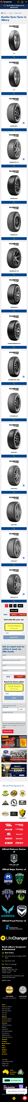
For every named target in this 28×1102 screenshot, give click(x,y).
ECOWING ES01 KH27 (14, 380)
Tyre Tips (4, 1015)
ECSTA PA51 (14, 525)
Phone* (11, 660)
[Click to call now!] (18, 2)
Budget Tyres (5, 1063)
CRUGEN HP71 (14, 126)
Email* (4, 665)
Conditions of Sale (21, 1094)
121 (14, 53)
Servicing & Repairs (7, 1031)
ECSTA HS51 (14, 452)
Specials (4, 1039)
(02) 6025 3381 (10, 961)
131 (14, 90)
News (4, 1048)
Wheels (4, 1017)
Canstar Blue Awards (7, 1061)
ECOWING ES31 (14, 416)
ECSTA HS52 (14, 488)
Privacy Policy (10, 725)
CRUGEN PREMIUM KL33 (14, 343)
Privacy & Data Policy (11, 1094)
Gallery (4, 1050)
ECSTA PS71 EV (14, 597)
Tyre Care (4, 1013)
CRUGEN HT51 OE (14, 271)
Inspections (5, 1029)
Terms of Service (20, 725)
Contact (4, 1041)
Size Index (4, 1059)
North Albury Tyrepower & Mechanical (15, 6)
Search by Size (6, 1009)
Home (4, 13)
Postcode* (5, 671)
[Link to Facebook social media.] (14, 1098)
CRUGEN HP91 (14, 198)
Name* (4, 655)
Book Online (6, 1043)
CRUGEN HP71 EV (14, 162)
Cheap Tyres (5, 1065)
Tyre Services (5, 1033)
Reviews (4, 1054)
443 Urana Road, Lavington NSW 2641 (15, 957)
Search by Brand (6, 1011)
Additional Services (7, 1037)
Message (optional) (7, 712)
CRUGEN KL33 (14, 307)
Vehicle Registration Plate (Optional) (9, 706)
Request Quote (8, 731)
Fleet (3, 1045)
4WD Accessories (6, 1025)
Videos (4, 1052)
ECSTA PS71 (14, 561)
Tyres (3, 1004)
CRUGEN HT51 (14, 235)
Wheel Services (6, 1035)
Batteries (4, 1027)
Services (4, 1023)
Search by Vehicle (7, 1007)
